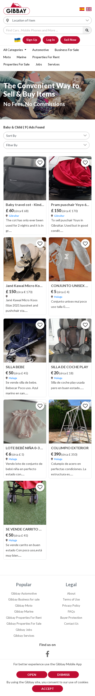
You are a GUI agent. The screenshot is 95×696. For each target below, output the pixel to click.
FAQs (71, 611)
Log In (50, 39)
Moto (7, 57)
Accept (47, 689)
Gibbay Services (23, 635)
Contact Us (71, 623)
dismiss (63, 674)
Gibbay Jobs (24, 629)
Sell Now (70, 39)
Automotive (40, 50)
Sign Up (31, 39)
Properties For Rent (46, 57)
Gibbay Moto (23, 605)
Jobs (39, 64)
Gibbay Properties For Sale (23, 623)
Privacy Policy (71, 605)
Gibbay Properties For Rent (24, 617)
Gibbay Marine (23, 611)
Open (31, 674)
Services (54, 64)
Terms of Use (71, 599)
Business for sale (67, 50)
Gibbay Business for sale (24, 599)
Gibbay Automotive (24, 593)
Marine (21, 57)
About (71, 593)
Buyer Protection (71, 617)
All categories (13, 50)
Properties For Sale (16, 64)
